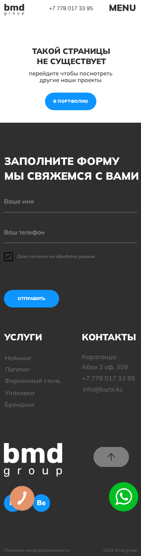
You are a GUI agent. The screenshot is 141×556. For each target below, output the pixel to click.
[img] (14, 9)
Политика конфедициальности (36, 550)
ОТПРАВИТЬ (31, 298)
